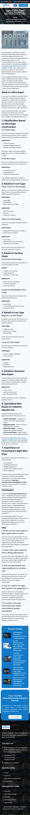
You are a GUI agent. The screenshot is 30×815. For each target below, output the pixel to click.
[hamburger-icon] (15, 5)
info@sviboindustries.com (22, 1)
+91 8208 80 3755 (7, 1)
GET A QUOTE (23, 5)
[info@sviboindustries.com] (15, 2)
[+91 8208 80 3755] (2, 2)
